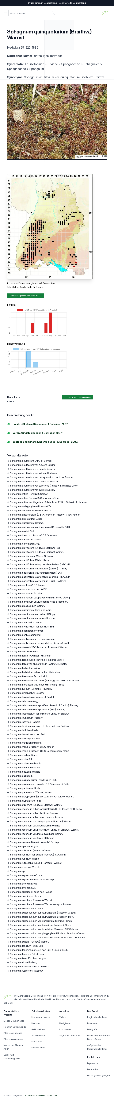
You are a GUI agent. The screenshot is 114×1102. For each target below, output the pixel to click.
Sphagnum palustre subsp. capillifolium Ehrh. (33, 779)
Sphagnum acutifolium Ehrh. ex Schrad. (31, 460)
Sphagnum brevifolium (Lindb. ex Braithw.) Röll (35, 547)
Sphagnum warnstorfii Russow (26, 970)
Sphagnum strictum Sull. (23, 887)
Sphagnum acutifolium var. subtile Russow (32, 489)
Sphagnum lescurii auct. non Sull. (27, 734)
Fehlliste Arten (38, 1047)
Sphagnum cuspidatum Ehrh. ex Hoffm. (31, 610)
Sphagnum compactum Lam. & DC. (28, 589)
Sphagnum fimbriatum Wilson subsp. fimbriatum (35, 672)
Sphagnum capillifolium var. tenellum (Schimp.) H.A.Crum (40, 576)
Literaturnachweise (40, 1017)
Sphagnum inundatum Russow (26, 717)
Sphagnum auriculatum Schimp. (27, 522)
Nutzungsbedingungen (98, 1075)
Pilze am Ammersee (13, 1039)
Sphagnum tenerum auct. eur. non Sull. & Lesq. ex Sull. (39, 949)
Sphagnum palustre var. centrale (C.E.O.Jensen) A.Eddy (39, 784)
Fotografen (92, 1029)
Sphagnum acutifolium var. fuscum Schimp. (33, 464)
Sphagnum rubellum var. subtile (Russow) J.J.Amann (38, 854)
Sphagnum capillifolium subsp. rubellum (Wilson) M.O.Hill (40, 564)
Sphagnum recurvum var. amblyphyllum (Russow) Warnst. (41, 821)
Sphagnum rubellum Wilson (24, 858)
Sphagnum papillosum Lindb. (25, 788)
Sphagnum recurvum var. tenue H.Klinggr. (32, 838)
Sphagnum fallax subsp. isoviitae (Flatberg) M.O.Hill (37, 659)
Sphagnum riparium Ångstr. (24, 846)
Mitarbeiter (92, 1023)
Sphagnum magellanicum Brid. (26, 742)
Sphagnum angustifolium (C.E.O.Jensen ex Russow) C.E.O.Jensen (45, 514)
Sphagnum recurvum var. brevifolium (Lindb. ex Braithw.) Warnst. (44, 829)
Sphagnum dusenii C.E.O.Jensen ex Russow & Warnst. (39, 647)
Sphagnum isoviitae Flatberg (25, 721)
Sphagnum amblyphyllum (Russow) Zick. (31, 506)
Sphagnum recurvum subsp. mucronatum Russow (36, 817)
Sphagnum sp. (17, 871)
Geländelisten (38, 1029)
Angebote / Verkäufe (69, 1035)
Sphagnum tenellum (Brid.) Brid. (26, 945)
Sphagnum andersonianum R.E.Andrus (30, 510)
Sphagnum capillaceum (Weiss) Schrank (31, 556)
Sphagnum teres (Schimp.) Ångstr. (28, 958)
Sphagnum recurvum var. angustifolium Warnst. (35, 825)
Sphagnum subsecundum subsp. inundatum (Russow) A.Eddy (43, 912)
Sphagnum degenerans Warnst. (26, 630)
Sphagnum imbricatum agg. (24, 701)
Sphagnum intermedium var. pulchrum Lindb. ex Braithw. (39, 713)
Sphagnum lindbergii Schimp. (25, 738)
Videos (62, 1017)
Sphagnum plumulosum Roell (25, 800)
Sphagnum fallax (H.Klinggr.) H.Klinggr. (30, 655)
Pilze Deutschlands (13, 1033)
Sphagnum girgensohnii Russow (27, 692)
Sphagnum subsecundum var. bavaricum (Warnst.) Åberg (40, 925)
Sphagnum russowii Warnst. (25, 867)
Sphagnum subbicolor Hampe (26, 896)
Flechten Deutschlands (15, 1027)
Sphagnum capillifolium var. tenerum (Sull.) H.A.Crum (38, 581)
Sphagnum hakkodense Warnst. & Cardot (32, 697)
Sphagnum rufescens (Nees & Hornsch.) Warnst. (36, 862)
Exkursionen (65, 1029)
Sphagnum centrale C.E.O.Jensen (27, 585)
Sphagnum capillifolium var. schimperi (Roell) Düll (36, 572)
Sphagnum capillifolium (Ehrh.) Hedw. (30, 560)
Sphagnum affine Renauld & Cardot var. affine (34, 498)
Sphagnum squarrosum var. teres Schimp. (32, 879)
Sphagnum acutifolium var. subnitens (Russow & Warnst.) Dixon (44, 485)
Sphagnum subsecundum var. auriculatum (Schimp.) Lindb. (41, 920)
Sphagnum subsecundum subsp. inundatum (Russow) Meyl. (42, 916)
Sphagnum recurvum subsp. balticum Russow (34, 813)
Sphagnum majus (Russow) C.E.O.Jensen (32, 746)
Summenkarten (38, 1035)
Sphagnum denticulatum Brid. (25, 634)
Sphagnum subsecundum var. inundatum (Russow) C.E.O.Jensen (44, 929)
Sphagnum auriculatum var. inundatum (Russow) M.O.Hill (40, 527)
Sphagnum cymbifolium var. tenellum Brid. (32, 626)
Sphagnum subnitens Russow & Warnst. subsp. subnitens (40, 904)
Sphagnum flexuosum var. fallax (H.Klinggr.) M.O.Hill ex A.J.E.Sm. (44, 680)
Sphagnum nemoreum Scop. (25, 767)
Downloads (36, 1041)
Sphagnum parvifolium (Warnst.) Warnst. (31, 792)
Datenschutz (93, 1069)
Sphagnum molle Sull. (21, 759)
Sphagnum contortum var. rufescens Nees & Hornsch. (39, 601)
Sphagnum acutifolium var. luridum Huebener (34, 473)
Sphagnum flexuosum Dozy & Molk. (29, 676)
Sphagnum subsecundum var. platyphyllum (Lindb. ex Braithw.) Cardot (47, 933)
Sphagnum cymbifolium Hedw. (26, 622)
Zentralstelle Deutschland (35, 1095)
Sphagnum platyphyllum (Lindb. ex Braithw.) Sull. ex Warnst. (42, 796)
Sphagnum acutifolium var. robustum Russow (34, 481)
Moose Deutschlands (14, 1021)
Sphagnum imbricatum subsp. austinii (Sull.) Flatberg (37, 709)
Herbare (35, 1023)
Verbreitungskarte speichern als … (26, 296)
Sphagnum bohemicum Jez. (25, 543)
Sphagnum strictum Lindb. (24, 883)
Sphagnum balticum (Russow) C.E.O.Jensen (33, 535)
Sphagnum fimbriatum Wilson (25, 668)
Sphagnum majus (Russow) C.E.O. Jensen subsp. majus (39, 750)
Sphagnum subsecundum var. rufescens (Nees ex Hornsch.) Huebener (48, 937)
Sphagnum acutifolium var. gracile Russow (32, 469)
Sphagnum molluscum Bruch (25, 763)
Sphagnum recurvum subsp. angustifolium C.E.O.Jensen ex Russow (46, 809)
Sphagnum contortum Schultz (26, 593)
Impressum (92, 1063)
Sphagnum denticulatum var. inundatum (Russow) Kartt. (39, 643)
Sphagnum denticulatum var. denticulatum (32, 639)
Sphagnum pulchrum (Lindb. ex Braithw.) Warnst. (36, 804)
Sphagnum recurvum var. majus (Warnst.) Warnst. (36, 833)
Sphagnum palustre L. (21, 775)
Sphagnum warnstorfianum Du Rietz (29, 966)
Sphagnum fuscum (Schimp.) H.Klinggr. (31, 688)
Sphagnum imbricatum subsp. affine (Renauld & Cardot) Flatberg (44, 705)
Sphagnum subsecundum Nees (26, 908)
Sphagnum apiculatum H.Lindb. (26, 518)
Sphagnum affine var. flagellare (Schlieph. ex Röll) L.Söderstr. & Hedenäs (48, 502)
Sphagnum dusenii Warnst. (24, 651)
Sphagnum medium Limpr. (23, 755)
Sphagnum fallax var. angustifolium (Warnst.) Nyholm (38, 663)
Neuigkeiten (65, 1023)
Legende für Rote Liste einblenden (77, 397)
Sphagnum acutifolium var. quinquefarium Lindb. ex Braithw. (41, 477)
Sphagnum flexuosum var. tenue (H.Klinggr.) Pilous (37, 684)
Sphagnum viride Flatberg (23, 962)
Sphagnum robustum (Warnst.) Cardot (30, 850)
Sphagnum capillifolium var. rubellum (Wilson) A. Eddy (38, 568)
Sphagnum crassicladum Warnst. (27, 605)
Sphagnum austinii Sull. (22, 531)
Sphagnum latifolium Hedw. (24, 730)
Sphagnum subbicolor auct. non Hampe (31, 891)
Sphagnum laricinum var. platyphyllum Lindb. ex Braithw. (39, 726)
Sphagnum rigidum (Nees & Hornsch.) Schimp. (34, 842)
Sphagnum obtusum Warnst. (25, 771)
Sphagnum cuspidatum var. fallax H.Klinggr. (33, 614)
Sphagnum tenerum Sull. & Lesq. (27, 954)
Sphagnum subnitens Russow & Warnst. (31, 900)
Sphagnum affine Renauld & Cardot (29, 493)
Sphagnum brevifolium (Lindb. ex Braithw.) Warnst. (37, 551)
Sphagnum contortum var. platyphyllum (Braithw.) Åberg (40, 597)
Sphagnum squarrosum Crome (26, 875)
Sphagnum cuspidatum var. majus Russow (32, 618)
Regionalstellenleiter (97, 1017)
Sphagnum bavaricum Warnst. (26, 539)
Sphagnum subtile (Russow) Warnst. (29, 941)
